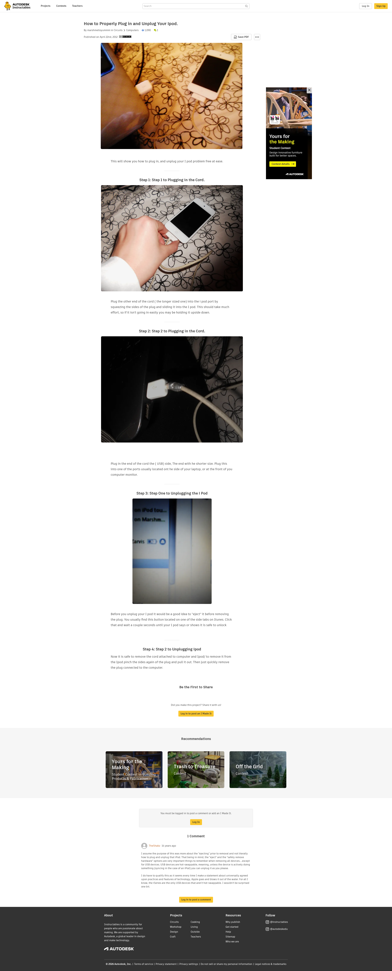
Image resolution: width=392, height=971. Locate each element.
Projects (45, 6)
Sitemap (230, 936)
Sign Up (381, 6)
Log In (365, 6)
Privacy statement (166, 964)
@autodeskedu (279, 929)
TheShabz (154, 845)
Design (174, 932)
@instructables (279, 922)
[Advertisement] (289, 133)
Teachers (77, 6)
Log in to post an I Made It (196, 713)
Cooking (195, 922)
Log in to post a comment (196, 899)
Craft (172, 936)
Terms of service (143, 964)
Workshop (175, 927)
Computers (132, 30)
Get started (232, 927)
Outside (195, 932)
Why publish (233, 922)
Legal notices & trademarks (270, 964)
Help (228, 932)
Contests (61, 6)
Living (194, 927)
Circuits (118, 30)
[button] (257, 37)
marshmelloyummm (98, 30)
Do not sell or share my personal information (226, 964)
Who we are (232, 941)
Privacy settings (188, 964)
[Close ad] (309, 90)
